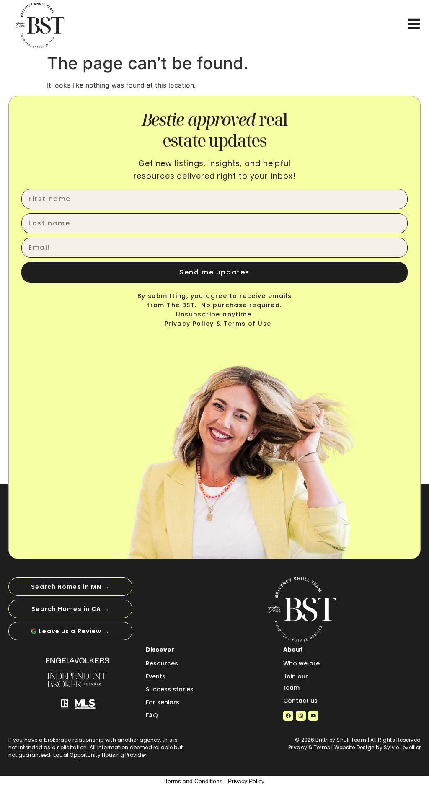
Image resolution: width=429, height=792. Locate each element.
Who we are (301, 663)
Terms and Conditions (193, 781)
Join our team (295, 682)
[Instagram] (301, 716)
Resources (162, 663)
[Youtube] (313, 716)
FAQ (152, 715)
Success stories (170, 689)
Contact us (300, 700)
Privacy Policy (246, 781)
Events (155, 676)
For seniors (162, 702)
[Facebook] (288, 716)
